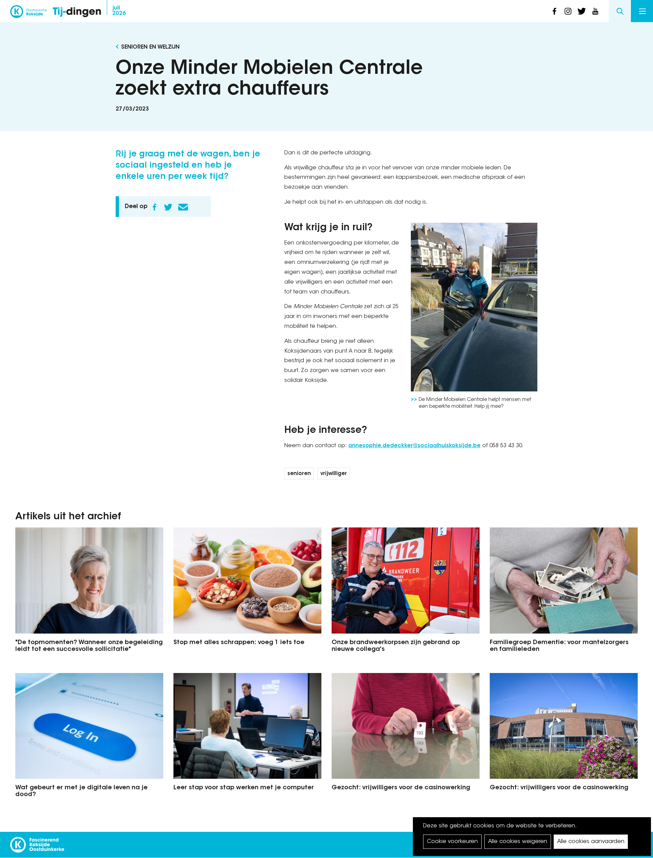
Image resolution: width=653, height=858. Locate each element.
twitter (581, 11)
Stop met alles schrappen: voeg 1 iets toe (238, 643)
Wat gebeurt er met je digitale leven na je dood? (81, 791)
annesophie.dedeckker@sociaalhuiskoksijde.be (414, 446)
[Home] (77, 12)
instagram (568, 11)
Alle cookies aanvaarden (590, 841)
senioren (299, 473)
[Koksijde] (28, 13)
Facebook (154, 207)
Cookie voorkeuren (452, 841)
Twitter (168, 207)
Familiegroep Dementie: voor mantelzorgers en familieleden (559, 646)
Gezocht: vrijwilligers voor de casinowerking (401, 788)
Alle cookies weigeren (517, 841)
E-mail (183, 207)
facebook (554, 11)
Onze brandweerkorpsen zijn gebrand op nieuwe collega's (396, 646)
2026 (119, 10)
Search (620, 11)
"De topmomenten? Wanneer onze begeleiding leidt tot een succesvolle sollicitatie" (89, 646)
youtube (595, 11)
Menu (642, 11)
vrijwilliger (333, 473)
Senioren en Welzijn (150, 47)
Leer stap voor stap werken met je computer (243, 788)
